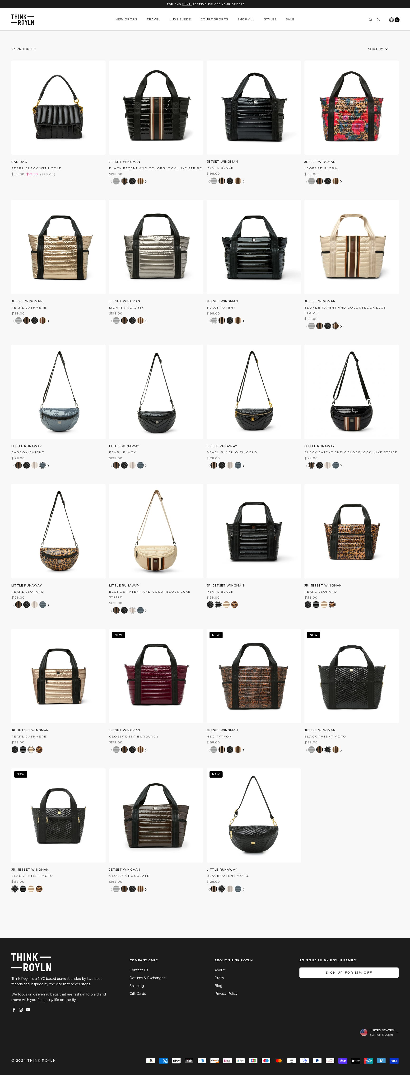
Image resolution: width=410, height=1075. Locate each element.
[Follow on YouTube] (28, 1009)
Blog (218, 986)
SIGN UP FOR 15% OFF (349, 972)
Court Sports (214, 19)
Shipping (137, 986)
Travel (153, 19)
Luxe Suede (180, 19)
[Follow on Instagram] (21, 1009)
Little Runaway (26, 446)
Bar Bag (19, 162)
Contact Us (139, 970)
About (219, 970)
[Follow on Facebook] (13, 1009)
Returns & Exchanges (147, 978)
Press (219, 978)
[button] (116, 181)
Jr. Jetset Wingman (225, 585)
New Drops (126, 19)
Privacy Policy (226, 993)
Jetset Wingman (124, 162)
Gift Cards (138, 993)
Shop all (246, 19)
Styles (270, 19)
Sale (290, 19)
